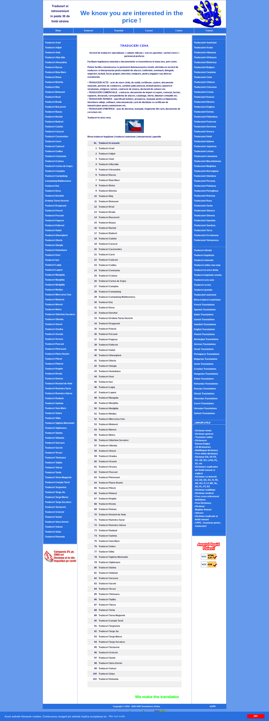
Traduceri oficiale (203, 250)
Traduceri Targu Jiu (55, 492)
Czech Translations (204, 403)
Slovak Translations (204, 393)
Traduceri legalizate (204, 255)
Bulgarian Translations (205, 359)
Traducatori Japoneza (205, 146)
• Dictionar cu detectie (205, 476)
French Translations (204, 304)
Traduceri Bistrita (54, 82)
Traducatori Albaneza (205, 52)
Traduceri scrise (202, 285)
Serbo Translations (204, 364)
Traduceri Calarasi (54, 146)
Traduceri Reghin (54, 368)
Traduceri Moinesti (54, 299)
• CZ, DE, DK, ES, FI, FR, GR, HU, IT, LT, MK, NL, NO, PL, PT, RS (205, 483)
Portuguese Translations (206, 354)
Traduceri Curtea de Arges (59, 166)
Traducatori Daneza (204, 97)
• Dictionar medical (204, 493)
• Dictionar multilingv (204, 490)
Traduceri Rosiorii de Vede (58, 383)
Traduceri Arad (53, 42)
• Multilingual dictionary (206, 450)
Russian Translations (205, 388)
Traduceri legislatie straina (208, 275)
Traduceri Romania (55, 536)
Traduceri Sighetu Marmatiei (59, 423)
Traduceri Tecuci (53, 452)
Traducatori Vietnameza (206, 240)
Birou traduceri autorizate (207, 299)
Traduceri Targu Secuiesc (58, 502)
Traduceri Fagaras (54, 220)
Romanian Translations (206, 383)
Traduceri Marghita (55, 280)
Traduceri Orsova (54, 339)
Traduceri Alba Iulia (55, 57)
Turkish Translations (204, 413)
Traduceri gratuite (203, 290)
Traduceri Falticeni (54, 225)
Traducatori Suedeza (204, 225)
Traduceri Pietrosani (55, 349)
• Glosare (198, 513)
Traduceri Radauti (54, 398)
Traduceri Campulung (56, 176)
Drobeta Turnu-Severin (57, 200)
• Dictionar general (203, 434)
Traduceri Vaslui (53, 517)
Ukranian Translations (205, 408)
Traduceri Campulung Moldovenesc (117, 297)
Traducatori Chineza (204, 82)
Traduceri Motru (53, 309)
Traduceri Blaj (52, 87)
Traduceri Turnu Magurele (58, 477)
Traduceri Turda (53, 472)
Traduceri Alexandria (56, 62)
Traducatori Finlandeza (206, 116)
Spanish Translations (205, 309)
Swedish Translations (205, 324)
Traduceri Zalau (53, 532)
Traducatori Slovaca (204, 210)
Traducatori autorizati (205, 295)
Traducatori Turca (203, 230)
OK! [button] (256, 716)
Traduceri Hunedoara (56, 250)
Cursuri (149, 30)
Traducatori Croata (204, 92)
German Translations (205, 344)
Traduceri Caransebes (56, 136)
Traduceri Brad (53, 97)
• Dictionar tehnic (203, 430)
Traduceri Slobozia (54, 438)
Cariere (178, 30)
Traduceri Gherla (53, 240)
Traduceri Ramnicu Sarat (58, 388)
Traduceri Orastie (54, 334)
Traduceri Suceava (55, 443)
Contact (209, 30)
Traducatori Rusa (203, 200)
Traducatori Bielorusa (205, 62)
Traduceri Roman (54, 378)
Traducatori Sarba (203, 205)
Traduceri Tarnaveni (55, 507)
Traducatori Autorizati (205, 42)
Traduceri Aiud (52, 52)
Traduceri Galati (53, 230)
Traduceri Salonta (54, 403)
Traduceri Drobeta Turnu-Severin (116, 318)
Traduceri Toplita (53, 462)
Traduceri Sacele (54, 448)
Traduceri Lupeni (53, 270)
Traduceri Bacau (53, 67)
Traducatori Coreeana (205, 87)
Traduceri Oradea (54, 329)
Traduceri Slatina (54, 433)
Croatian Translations (205, 369)
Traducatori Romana (204, 196)
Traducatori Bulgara (204, 67)
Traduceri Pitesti (53, 359)
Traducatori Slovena (204, 215)
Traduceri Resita (53, 373)
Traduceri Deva (53, 191)
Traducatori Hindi (203, 136)
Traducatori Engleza (204, 107)
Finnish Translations (204, 334)
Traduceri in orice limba (206, 270)
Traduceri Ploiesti (54, 364)
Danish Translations (204, 319)
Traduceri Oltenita (54, 319)
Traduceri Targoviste (55, 487)
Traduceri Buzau (53, 112)
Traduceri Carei (53, 141)
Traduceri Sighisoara (56, 428)
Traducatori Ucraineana (206, 235)
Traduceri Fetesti (54, 210)
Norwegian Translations (206, 339)
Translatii (118, 30)
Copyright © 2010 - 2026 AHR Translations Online (136, 706)
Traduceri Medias (54, 289)
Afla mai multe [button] (117, 716)
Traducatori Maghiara (205, 166)
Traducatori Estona (204, 112)
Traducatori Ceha (203, 77)
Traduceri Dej (52, 186)
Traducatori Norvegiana (206, 171)
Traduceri (88, 30)
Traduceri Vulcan (54, 527)
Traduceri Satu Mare (55, 408)
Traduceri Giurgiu (54, 245)
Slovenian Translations (206, 398)
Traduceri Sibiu (53, 418)
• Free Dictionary (202, 503)
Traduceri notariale (204, 260)
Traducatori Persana (204, 181)
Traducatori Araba (203, 47)
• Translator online (203, 437)
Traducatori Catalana (205, 72)
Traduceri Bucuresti (55, 107)
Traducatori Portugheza (206, 191)
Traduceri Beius (53, 77)
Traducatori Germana (205, 126)
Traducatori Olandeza (205, 176)
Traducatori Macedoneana (207, 161)
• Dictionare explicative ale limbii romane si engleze (205, 470)
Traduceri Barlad (53, 116)
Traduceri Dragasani (55, 205)
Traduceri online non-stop (207, 265)
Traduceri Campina (55, 171)
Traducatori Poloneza (205, 186)
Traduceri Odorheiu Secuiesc (60, 314)
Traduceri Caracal (54, 131)
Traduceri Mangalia (55, 275)
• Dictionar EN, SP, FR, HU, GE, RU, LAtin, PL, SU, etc (205, 460)
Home (58, 30)
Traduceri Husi (52, 255)
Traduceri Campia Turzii (57, 482)
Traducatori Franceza (205, 121)
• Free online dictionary (206, 453)
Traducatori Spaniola (204, 220)
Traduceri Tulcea (53, 467)
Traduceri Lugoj (53, 265)
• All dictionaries (202, 447)
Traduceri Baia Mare (55, 72)
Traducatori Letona (204, 151)
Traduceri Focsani (54, 215)
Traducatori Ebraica (204, 102)
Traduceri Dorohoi (54, 196)
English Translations (204, 329)
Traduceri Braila (53, 102)
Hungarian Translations (206, 374)
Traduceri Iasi (52, 260)
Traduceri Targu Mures (56, 497)
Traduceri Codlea (54, 151)
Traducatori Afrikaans (205, 57)
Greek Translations (204, 349)
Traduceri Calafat (54, 126)
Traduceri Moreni (54, 304)
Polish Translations (204, 379)
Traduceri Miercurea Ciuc (58, 294)
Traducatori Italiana (204, 141)
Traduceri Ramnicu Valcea (58, 393)
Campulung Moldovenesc (58, 181)
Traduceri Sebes (53, 413)
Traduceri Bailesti (54, 121)
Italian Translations (204, 314)
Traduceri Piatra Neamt (57, 354)
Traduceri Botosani (55, 92)
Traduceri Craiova (54, 161)
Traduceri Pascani (54, 344)
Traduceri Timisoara (55, 457)
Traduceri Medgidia (55, 284)
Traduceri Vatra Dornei (56, 522)
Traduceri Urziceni (54, 512)
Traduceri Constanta (55, 156)
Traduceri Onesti (53, 324)
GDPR (213, 706)
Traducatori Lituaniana (205, 156)
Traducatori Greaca (204, 131)
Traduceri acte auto (204, 280)
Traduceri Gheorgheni (56, 235)
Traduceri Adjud (53, 47)
